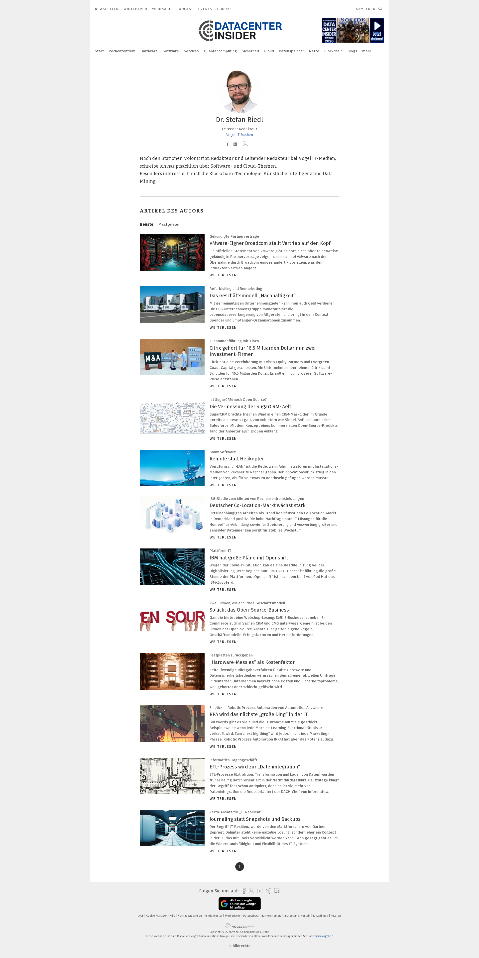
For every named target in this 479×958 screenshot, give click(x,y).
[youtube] (259, 891)
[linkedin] (275, 891)
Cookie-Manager (157, 915)
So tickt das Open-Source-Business (249, 610)
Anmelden (365, 9)
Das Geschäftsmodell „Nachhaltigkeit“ (253, 296)
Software (171, 51)
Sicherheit (250, 51)
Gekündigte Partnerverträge (234, 236)
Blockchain (333, 51)
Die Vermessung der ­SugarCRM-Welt (250, 407)
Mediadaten (233, 915)
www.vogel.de (324, 936)
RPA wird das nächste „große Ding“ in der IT (259, 714)
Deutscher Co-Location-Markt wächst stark (258, 505)
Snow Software (223, 452)
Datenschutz (251, 915)
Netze (314, 51)
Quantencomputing (220, 51)
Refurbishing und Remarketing (236, 288)
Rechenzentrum (122, 51)
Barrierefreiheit (271, 915)
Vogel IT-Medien (239, 134)
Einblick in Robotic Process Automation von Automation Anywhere (266, 707)
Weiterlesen (223, 275)
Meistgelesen (169, 224)
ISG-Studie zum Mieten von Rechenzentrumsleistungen (257, 498)
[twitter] (250, 890)
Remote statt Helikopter (237, 459)
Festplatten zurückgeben (231, 655)
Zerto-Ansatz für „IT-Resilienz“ (236, 812)
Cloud (269, 51)
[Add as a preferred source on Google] (240, 903)
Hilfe (173, 915)
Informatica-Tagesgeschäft (233, 760)
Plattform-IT (220, 550)
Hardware (149, 51)
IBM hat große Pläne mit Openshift (249, 558)
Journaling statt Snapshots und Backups (255, 819)
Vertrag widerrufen (190, 915)
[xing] (267, 891)
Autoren (336, 915)
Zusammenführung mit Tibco (234, 341)
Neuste (146, 224)
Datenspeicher (291, 51)
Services (191, 51)
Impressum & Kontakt (297, 915)
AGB (141, 915)
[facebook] (242, 891)
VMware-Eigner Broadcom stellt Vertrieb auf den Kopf (270, 243)
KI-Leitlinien (321, 915)
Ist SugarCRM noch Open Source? (238, 399)
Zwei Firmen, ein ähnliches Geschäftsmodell (247, 603)
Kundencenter (214, 915)
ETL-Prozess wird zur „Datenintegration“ (255, 767)
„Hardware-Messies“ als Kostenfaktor (252, 662)
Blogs (352, 51)
